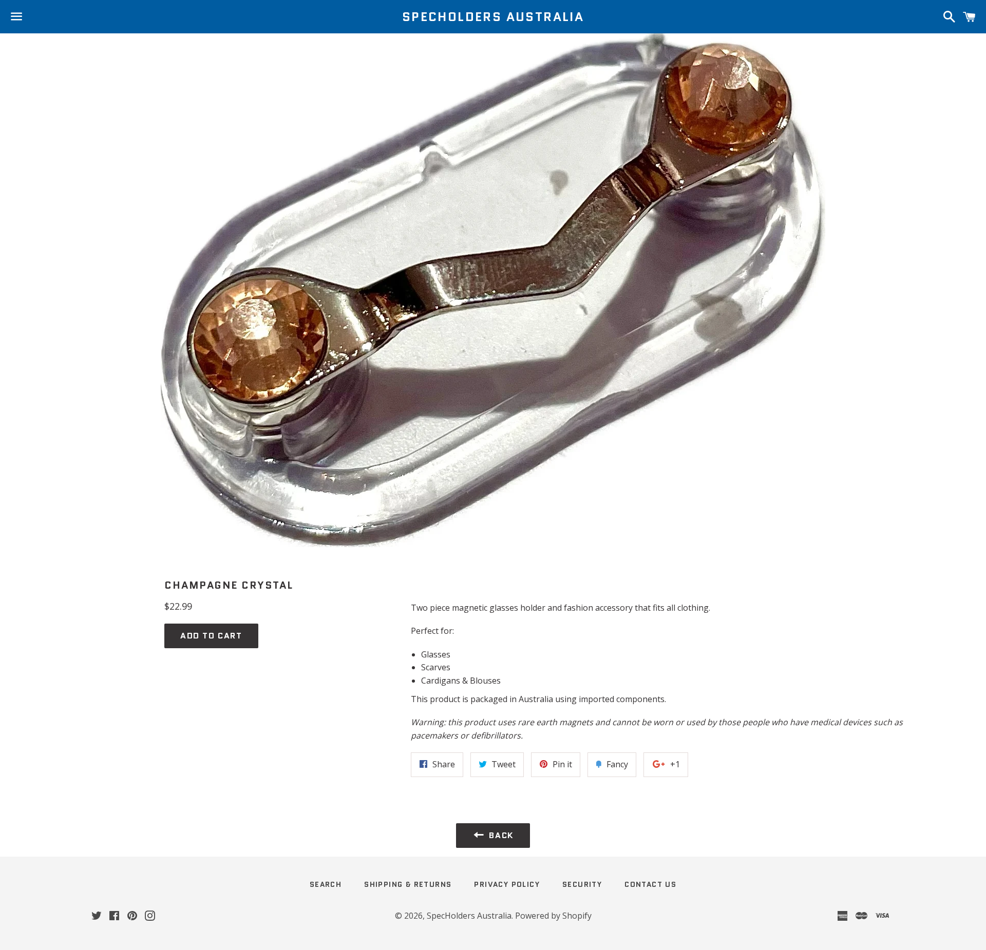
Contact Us (650, 884)
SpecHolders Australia (493, 17)
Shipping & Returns (407, 884)
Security (582, 884)
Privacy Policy (507, 884)
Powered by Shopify (553, 915)
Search (326, 884)
